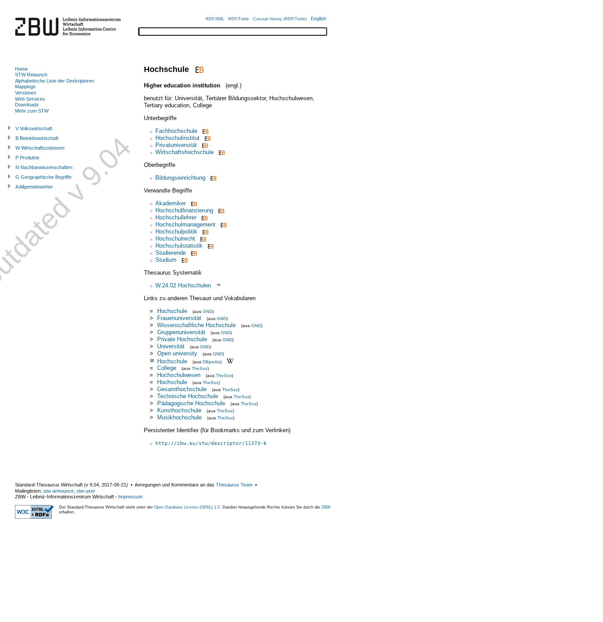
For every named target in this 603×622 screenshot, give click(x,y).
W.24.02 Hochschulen (183, 285)
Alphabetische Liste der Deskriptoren (54, 80)
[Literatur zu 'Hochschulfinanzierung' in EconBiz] (220, 210)
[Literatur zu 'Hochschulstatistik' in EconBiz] (210, 245)
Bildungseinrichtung (180, 177)
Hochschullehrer (175, 217)
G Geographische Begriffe (43, 177)
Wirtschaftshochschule (184, 152)
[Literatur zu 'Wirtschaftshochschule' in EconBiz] (221, 152)
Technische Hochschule (187, 396)
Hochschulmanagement (185, 224)
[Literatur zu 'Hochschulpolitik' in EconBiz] (204, 231)
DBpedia (211, 361)
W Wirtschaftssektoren (39, 148)
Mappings (25, 86)
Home (21, 69)
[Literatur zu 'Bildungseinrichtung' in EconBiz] (212, 177)
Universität (171, 346)
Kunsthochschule (179, 410)
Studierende (170, 252)
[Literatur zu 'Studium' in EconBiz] (184, 259)
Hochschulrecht (175, 238)
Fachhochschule (176, 131)
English (318, 18)
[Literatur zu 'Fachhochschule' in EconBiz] (204, 131)
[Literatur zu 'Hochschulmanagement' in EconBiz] (222, 224)
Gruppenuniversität (181, 332)
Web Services (30, 99)
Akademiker (170, 203)
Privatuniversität (176, 145)
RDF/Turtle (238, 19)
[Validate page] (34, 517)
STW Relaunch (31, 74)
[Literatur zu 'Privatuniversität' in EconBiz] (204, 145)
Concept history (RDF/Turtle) (280, 19)
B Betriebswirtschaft (36, 138)
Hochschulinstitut (177, 138)
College (166, 368)
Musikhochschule (179, 417)
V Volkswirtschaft (33, 128)
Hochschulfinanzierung (184, 210)
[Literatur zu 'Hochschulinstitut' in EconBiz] (207, 138)
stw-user (85, 491)
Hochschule (172, 311)
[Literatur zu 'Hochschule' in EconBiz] (198, 69)
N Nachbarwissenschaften (43, 167)
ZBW (326, 507)
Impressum (130, 496)
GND (207, 311)
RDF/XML (215, 19)
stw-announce (58, 491)
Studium (166, 259)
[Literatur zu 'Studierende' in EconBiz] (193, 252)
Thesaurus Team (234, 484)
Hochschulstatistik (179, 245)
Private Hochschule (182, 339)
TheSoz (199, 368)
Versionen (25, 92)
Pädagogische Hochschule (191, 403)
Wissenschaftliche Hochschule (196, 325)
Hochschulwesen (178, 375)
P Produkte (27, 157)
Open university (177, 353)
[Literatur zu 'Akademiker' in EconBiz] (193, 203)
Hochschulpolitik (176, 231)
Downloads (27, 104)
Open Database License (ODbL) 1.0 (187, 507)
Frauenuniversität (179, 318)
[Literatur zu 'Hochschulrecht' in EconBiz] (202, 238)
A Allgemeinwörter (34, 186)
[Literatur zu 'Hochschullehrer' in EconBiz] (203, 217)
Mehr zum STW (32, 110)
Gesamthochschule (182, 389)
